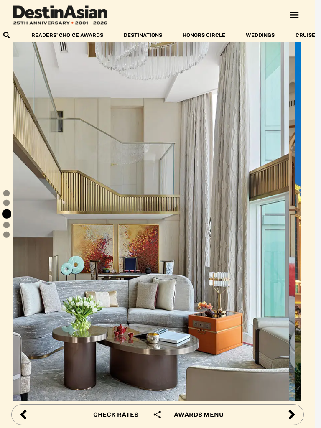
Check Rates (115, 414)
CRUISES (307, 35)
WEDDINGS (260, 35)
